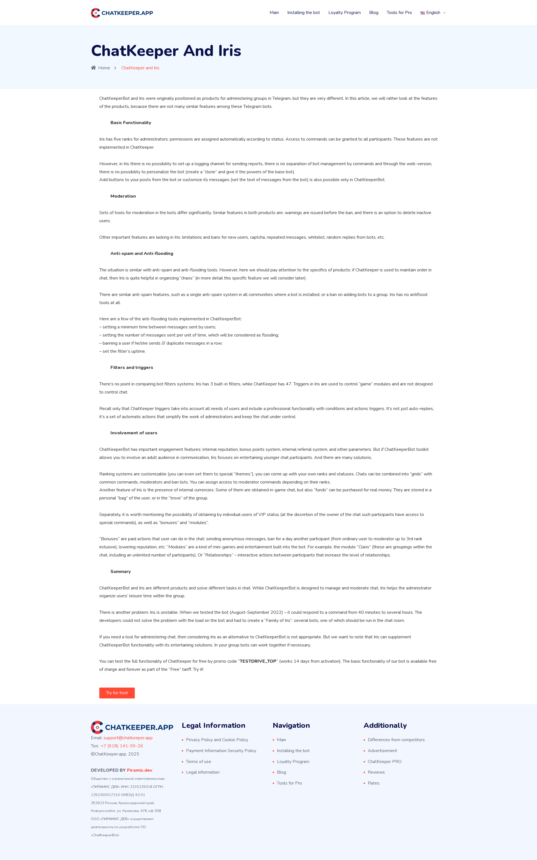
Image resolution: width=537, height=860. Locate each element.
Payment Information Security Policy (221, 751)
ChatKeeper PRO (385, 762)
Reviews (376, 772)
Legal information (203, 772)
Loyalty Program (344, 13)
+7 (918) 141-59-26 (122, 746)
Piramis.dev (139, 770)
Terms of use (198, 762)
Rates (374, 783)
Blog (373, 13)
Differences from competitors (396, 740)
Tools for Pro (399, 13)
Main (274, 13)
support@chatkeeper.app (128, 738)
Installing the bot (303, 13)
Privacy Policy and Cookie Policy (217, 740)
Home (104, 68)
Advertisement (382, 751)
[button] (117, 693)
